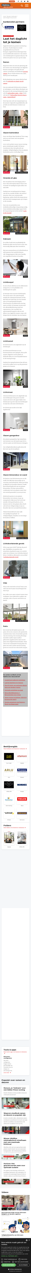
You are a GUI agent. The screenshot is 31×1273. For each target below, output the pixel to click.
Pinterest (27, 1)
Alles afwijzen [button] (23, 1265)
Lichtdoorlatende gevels (10, 557)
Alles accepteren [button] (8, 1265)
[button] (15, 1256)
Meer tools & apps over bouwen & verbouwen (15, 1052)
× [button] (29, 1240)
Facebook (18, 1)
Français (12, 1)
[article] (9, 28)
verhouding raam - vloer (15, 93)
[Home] (7, 5)
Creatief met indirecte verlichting (15, 680)
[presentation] (15, 1172)
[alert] (15, 1255)
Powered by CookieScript (15, 1271)
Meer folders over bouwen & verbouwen (14, 827)
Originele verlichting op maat (14, 690)
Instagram (21, 1)
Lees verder (25, 1254)
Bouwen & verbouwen (12, 16)
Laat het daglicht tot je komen (14, 683)
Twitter (24, 1)
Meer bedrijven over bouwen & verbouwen (14, 748)
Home (4, 16)
